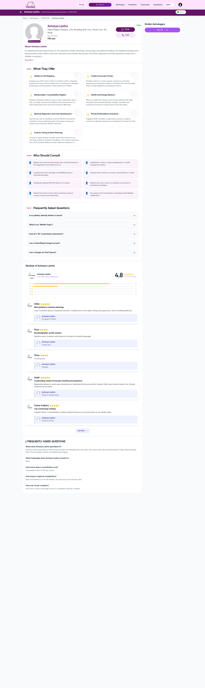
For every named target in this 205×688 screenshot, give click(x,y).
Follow (138, 25)
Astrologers (34, 18)
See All (160, 30)
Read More (29, 60)
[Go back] (21, 12)
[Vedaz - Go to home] (30, 5)
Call (127, 35)
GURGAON (45, 18)
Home (25, 18)
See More (81, 431)
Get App (82, 4)
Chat (127, 29)
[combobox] (169, 4)
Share (182, 12)
